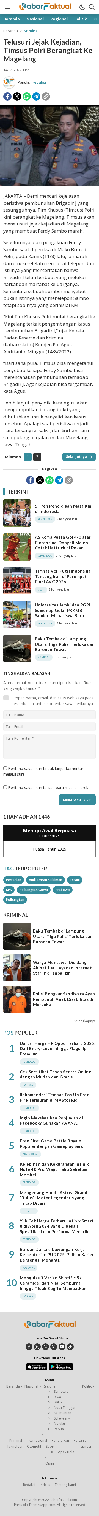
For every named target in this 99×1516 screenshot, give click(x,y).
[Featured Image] (49, 184)
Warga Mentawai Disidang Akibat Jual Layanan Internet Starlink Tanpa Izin (62, 967)
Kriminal (31, 30)
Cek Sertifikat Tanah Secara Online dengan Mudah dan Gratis (55, 1074)
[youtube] (62, 1346)
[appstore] (36, 1369)
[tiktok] (70, 1346)
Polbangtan (15, 899)
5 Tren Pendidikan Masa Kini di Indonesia (64, 508)
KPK (9, 889)
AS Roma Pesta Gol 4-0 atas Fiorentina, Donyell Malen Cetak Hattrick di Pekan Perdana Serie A (63, 545)
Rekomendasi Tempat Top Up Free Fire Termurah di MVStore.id (54, 1097)
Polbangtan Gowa (34, 889)
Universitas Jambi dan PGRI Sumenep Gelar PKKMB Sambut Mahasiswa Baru (62, 610)
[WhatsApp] (27, 96)
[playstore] (61, 1369)
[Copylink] (46, 96)
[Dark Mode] (82, 7)
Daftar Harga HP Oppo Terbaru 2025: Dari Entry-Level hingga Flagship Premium (57, 1048)
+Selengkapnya (84, 1021)
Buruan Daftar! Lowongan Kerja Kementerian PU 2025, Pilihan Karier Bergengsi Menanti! (57, 1254)
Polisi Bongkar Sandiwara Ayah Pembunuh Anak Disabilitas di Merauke (64, 999)
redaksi (39, 82)
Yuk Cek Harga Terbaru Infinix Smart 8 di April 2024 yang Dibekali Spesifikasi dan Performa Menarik (57, 1226)
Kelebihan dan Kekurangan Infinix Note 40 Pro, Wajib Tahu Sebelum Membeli (54, 1169)
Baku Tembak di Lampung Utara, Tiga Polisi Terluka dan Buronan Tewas (65, 644)
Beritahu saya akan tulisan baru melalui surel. (48, 787)
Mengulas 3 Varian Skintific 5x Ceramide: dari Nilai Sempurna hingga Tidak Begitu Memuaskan (53, 1283)
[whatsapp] (45, 1346)
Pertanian (13, 880)
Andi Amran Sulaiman (45, 880)
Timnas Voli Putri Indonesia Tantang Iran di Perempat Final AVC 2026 (63, 576)
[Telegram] (36, 96)
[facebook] (29, 1346)
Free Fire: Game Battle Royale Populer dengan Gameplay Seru (52, 1143)
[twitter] (37, 1346)
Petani (75, 880)
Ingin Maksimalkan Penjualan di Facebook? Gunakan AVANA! (51, 1120)
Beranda (10, 30)
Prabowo (63, 889)
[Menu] (7, 7)
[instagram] (53, 1346)
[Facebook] (7, 96)
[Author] (9, 82)
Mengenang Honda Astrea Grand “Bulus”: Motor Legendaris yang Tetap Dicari (53, 1198)
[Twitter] (17, 96)
